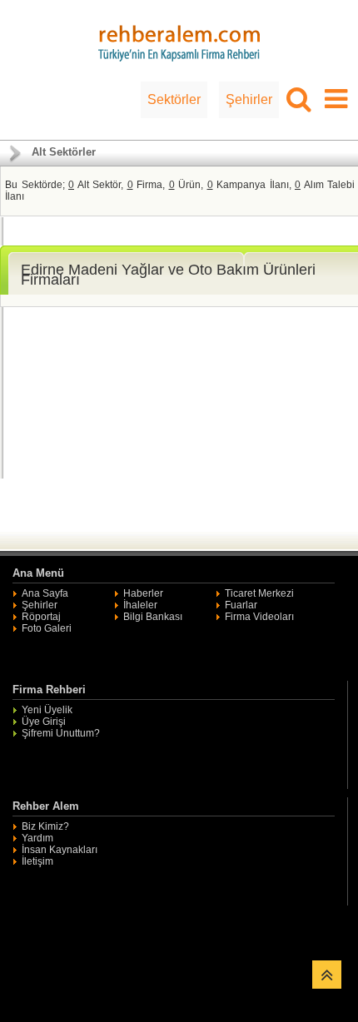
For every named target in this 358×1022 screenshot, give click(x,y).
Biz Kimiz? (45, 826)
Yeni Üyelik (47, 710)
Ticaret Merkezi (259, 593)
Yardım (37, 838)
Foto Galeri (47, 628)
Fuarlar (241, 605)
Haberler (143, 593)
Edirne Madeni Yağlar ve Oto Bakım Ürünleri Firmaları (168, 274)
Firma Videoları (259, 617)
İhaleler (140, 605)
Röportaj (41, 617)
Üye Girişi (44, 721)
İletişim (37, 861)
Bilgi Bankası (152, 617)
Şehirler (249, 99)
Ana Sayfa (45, 593)
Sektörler (174, 99)
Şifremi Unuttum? (61, 733)
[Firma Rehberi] (179, 40)
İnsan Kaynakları (59, 850)
